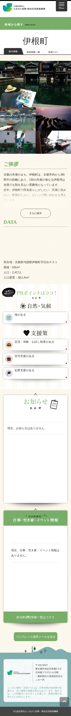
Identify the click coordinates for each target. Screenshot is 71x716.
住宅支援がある (24, 356)
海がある (20, 314)
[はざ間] (18, 142)
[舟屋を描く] (35, 84)
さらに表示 (35, 213)
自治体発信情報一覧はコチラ (35, 617)
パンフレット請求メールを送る (35, 636)
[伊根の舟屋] (18, 118)
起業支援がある (24, 370)
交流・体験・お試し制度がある (34, 341)
